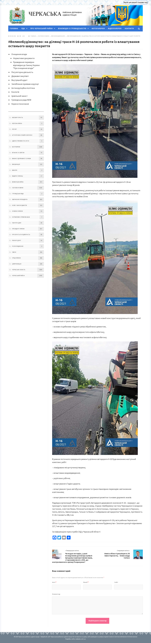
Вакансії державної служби (21, 158)
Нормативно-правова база (21, 217)
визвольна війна (17, 182)
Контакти (129, 28)
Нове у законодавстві (19, 205)
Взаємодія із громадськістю (72, 28)
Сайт (116, 582)
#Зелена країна (17, 123)
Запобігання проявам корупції (25, 84)
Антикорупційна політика (23, 88)
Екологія (15, 92)
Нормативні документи (24, 58)
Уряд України (16, 258)
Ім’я (54, 582)
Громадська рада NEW (21, 100)
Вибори (14, 170)
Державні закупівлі (20, 76)
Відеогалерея (114, 28)
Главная (33, 36)
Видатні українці (17, 176)
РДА (23, 28)
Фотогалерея (98, 28)
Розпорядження (17, 246)
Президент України (18, 229)
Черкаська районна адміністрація (17, 15)
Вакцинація (16, 164)
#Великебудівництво (58, 36)
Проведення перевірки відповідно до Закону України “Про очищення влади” (26, 65)
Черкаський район (18, 275)
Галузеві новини (43, 36)
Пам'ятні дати (16, 223)
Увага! (14, 252)
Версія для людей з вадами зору (136, 2)
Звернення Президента (19, 199)
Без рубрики (16, 147)
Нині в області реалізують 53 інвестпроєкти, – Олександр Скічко (117, 555)
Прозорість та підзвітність (21, 234)
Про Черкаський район (41, 28)
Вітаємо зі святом (18, 152)
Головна (14, 28)
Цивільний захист (19, 96)
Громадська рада (18, 193)
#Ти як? (14, 129)
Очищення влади (19, 54)
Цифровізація (16, 264)
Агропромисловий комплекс (22, 135)
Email (85, 582)
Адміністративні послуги (20, 141)
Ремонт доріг (16, 240)
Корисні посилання (20, 104)
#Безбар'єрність (17, 117)
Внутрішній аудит (19, 80)
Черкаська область (18, 269)
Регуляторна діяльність (22, 72)
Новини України (17, 211)
